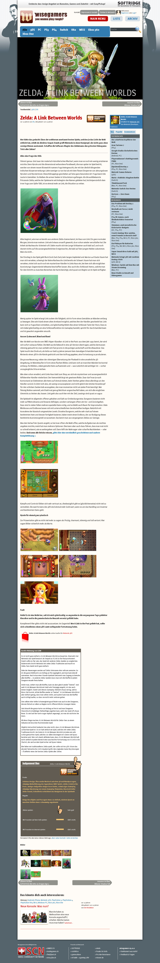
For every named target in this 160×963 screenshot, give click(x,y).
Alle (24, 29)
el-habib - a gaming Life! (80, 958)
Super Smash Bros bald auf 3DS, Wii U (125, 252)
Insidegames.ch (52, 951)
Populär (119, 132)
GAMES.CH (50, 948)
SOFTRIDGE (76, 948)
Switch (64, 29)
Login (134, 13)
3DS (32, 29)
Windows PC (42, 902)
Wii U (82, 29)
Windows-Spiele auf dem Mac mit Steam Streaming (125, 267)
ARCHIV (133, 18)
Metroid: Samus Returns (122, 173)
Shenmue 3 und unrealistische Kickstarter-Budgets (124, 227)
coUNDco (75, 951)
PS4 (54, 29)
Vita (73, 29)
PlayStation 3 (57, 900)
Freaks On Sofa (101, 951)
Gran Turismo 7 (118, 146)
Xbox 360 (93, 29)
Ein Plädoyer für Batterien (125, 246)
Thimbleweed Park (119, 184)
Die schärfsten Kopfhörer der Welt (124, 140)
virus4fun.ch (51, 958)
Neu (112, 132)
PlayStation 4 (67, 900)
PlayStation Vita (26, 902)
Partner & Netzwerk (107, 12)
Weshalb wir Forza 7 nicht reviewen (122, 211)
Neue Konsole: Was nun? (34, 906)
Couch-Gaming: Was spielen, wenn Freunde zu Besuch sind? (125, 237)
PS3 (46, 29)
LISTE (116, 18)
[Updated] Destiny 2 (120, 167)
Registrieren (125, 13)
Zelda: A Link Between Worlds (51, 118)
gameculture (76, 954)
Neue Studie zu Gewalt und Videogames (123, 274)
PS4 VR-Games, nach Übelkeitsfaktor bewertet (122, 219)
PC (39, 29)
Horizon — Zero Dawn (120, 195)
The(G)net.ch (51, 954)
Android (31, 900)
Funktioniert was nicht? (129, 951)
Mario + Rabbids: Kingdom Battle (125, 178)
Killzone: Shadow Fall (132, 103)
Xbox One (28, 33)
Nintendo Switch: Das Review (124, 189)
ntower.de (100, 958)
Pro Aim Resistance (103, 954)
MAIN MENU (98, 18)
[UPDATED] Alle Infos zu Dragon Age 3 (34, 103)
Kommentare (129, 132)
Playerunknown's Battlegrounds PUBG (125, 161)
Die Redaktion (89, 908)
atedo (98, 948)
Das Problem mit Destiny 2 (122, 204)
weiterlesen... (69, 923)
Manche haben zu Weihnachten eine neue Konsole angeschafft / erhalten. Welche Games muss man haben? (59, 917)
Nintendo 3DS (67, 633)
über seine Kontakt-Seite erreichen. (65, 838)
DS (37, 109)
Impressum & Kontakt (89, 12)
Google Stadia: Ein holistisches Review (125, 153)
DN (33, 122)
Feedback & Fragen (127, 954)
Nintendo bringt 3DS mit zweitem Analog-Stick (125, 259)
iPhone (37, 900)
